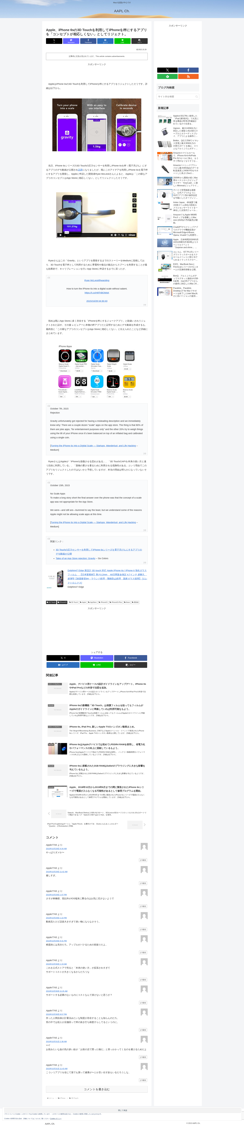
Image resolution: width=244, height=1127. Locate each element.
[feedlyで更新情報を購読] (167, 76)
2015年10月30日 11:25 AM (56, 991)
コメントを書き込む (97, 1089)
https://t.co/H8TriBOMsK (97, 292)
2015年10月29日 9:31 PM (56, 941)
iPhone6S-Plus (117, 602)
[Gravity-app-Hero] (96, 124)
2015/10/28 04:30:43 (96, 301)
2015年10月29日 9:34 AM (56, 849)
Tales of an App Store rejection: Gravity (75, 558)
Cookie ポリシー (56, 1118)
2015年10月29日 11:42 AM (56, 872)
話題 (80, 170)
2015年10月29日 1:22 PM (56, 918)
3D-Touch (52, 602)
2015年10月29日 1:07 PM (56, 895)
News (128, 602)
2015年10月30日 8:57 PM (56, 1014)
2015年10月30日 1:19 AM (56, 964)
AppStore (93, 602)
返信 (144, 860)
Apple (84, 602)
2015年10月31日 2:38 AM (56, 1041)
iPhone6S (63, 602)
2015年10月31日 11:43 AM (56, 1069)
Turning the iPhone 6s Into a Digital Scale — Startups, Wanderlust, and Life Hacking (93, 445)
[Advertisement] (97, 72)
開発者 (136, 602)
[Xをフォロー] (167, 70)
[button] (139, 41)
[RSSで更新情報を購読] (188, 76)
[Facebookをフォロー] (188, 70)
